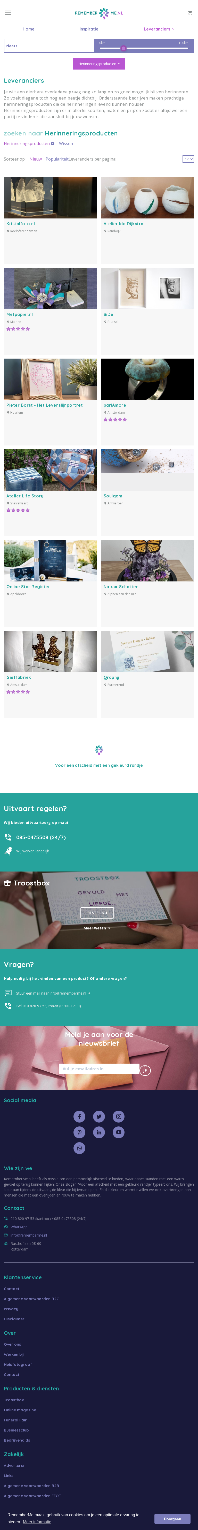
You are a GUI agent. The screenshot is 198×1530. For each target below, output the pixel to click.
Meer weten (95, 928)
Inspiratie (89, 29)
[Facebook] (79, 1117)
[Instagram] (119, 1117)
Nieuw (35, 159)
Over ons (12, 1344)
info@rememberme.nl (29, 1235)
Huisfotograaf (18, 1364)
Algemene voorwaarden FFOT (32, 1495)
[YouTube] (119, 1132)
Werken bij (14, 1354)
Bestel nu (97, 912)
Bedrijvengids (17, 1440)
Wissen (66, 143)
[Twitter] (99, 1117)
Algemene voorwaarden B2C (31, 1298)
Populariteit (57, 159)
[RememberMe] (99, 18)
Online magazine (20, 1409)
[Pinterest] (79, 1132)
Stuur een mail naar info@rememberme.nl (51, 993)
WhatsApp (19, 1226)
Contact (11, 1288)
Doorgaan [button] (172, 1519)
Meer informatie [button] (37, 1522)
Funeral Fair (15, 1420)
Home (29, 29)
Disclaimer (14, 1318)
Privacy (11, 1308)
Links (8, 1475)
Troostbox (14, 1399)
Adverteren (15, 1465)
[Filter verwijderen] (53, 143)
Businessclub (16, 1430)
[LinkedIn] (99, 1132)
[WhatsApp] (79, 1148)
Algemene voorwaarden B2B (31, 1485)
